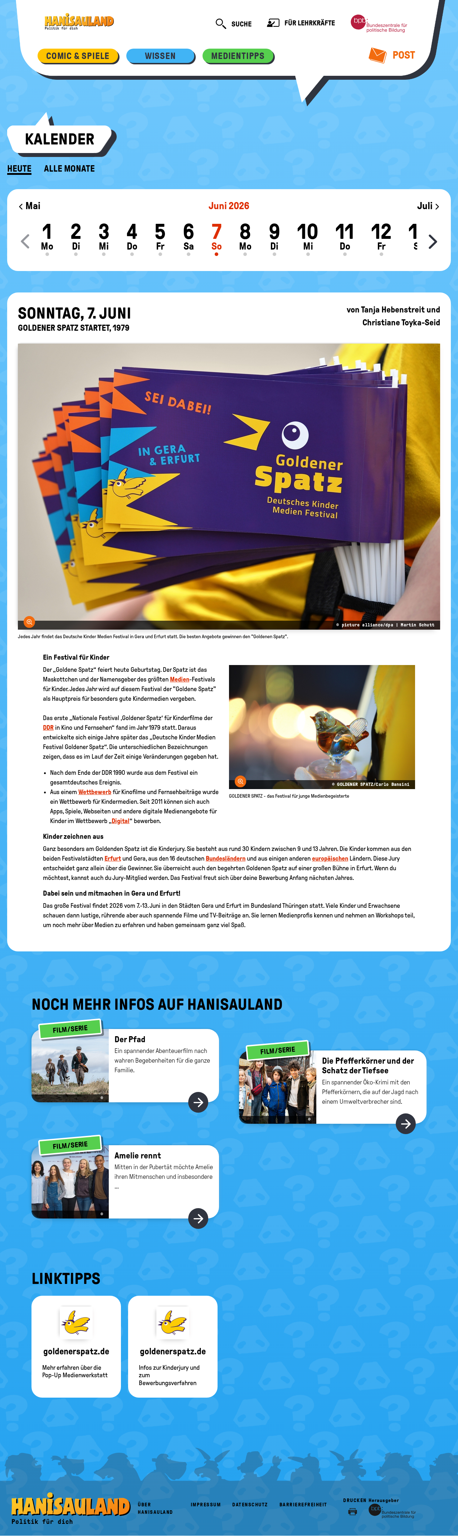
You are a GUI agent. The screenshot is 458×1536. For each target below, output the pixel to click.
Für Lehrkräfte (309, 23)
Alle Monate (69, 168)
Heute (19, 168)
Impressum (206, 1504)
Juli (425, 205)
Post (402, 55)
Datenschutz (250, 1504)
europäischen (330, 858)
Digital (121, 820)
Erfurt (112, 858)
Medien (179, 679)
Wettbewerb (94, 792)
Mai (32, 205)
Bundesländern (225, 858)
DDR (48, 727)
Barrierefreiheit (303, 1504)
